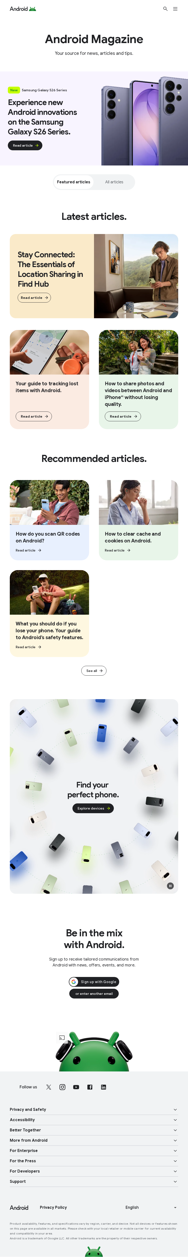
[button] (170, 886)
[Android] (19, 9)
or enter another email (94, 993)
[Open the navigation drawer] (178, 9)
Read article (23, 145)
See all (91, 671)
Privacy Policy (53, 1207)
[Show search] (165, 8)
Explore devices (91, 808)
